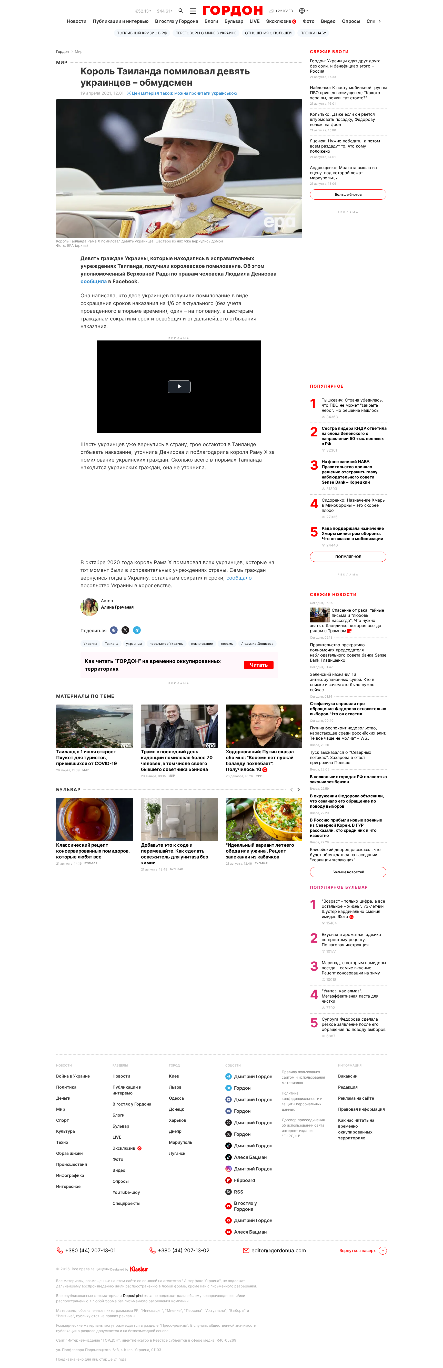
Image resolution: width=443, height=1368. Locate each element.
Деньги (63, 1098)
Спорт (62, 1120)
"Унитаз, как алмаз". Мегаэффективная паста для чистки (350, 996)
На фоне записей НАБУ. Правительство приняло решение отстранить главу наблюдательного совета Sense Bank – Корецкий (349, 472)
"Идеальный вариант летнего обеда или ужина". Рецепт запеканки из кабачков (260, 850)
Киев (174, 1076)
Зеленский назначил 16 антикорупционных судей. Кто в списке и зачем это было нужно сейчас (342, 682)
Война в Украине (73, 1076)
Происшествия (71, 1164)
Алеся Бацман (250, 1157)
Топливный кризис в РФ (142, 33)
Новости (76, 21)
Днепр (175, 1131)
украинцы (134, 644)
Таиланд (111, 644)
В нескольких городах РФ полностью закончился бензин (348, 779)
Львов (175, 1087)
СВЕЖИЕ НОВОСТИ (333, 594)
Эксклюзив (279, 21)
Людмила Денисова (257, 644)
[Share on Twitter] (125, 630)
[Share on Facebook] (114, 630)
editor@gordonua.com (278, 1250)
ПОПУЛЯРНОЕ (327, 386)
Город (174, 1065)
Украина (90, 644)
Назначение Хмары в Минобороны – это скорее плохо (354, 505)
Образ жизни (69, 1153)
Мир (79, 51)
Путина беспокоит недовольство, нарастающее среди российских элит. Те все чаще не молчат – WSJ (348, 733)
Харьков (177, 1120)
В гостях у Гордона (176, 21)
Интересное (68, 1186)
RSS (238, 1192)
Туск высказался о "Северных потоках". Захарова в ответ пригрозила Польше (340, 757)
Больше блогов (348, 194)
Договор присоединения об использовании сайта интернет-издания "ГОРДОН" (303, 1128)
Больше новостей (348, 872)
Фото (309, 21)
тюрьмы (227, 644)
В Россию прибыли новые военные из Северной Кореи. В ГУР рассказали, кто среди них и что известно (346, 827)
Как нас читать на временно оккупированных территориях (356, 1129)
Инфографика (70, 1175)
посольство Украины (167, 644)
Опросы (351, 21)
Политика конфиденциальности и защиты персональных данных (302, 1101)
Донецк (176, 1109)
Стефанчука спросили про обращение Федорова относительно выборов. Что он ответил (348, 708)
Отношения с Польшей (268, 33)
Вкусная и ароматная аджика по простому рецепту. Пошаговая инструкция (351, 939)
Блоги (211, 21)
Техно (62, 1142)
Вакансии (348, 1076)
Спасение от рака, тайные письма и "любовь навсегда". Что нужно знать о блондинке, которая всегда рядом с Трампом (347, 620)
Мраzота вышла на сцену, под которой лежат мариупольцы (343, 172)
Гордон (62, 51)
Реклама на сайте (356, 1098)
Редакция (348, 1087)
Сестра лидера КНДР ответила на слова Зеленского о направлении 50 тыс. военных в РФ (354, 436)
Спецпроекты (126, 1203)
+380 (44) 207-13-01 (90, 1250)
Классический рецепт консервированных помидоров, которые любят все (92, 850)
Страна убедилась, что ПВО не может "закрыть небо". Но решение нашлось (352, 405)
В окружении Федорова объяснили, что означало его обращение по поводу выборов (347, 801)
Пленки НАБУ (313, 33)
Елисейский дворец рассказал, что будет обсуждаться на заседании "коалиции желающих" (345, 854)
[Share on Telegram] (137, 630)
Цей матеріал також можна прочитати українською (184, 93)
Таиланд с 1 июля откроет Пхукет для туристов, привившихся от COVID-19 (87, 757)
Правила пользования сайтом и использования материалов (303, 1077)
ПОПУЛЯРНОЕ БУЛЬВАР (339, 887)
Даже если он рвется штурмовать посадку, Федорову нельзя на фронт (342, 119)
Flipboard (244, 1180)
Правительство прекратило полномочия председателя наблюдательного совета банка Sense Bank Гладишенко (348, 652)
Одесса (176, 1098)
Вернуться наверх (357, 1250)
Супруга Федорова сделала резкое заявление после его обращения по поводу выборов (354, 1024)
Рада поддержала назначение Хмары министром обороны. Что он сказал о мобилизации (353, 533)
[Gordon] (233, 11)
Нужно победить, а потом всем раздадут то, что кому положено (345, 146)
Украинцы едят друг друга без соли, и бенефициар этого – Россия (345, 66)
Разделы (120, 1065)
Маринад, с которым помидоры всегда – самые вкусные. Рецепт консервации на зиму (354, 967)
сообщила (94, 281)
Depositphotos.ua (138, 1295)
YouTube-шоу (126, 1192)
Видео (328, 21)
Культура (65, 1131)
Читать (259, 665)
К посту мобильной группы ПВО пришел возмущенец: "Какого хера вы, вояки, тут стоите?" (348, 92)
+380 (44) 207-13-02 (183, 1250)
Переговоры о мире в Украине (206, 33)
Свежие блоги (329, 51)
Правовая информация (361, 1109)
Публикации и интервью (121, 21)
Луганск (177, 1153)
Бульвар (234, 21)
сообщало (239, 578)
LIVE (255, 21)
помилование (202, 644)
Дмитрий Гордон (253, 1076)
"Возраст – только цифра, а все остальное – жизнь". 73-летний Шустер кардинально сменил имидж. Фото (353, 908)
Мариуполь (180, 1142)
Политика (66, 1087)
